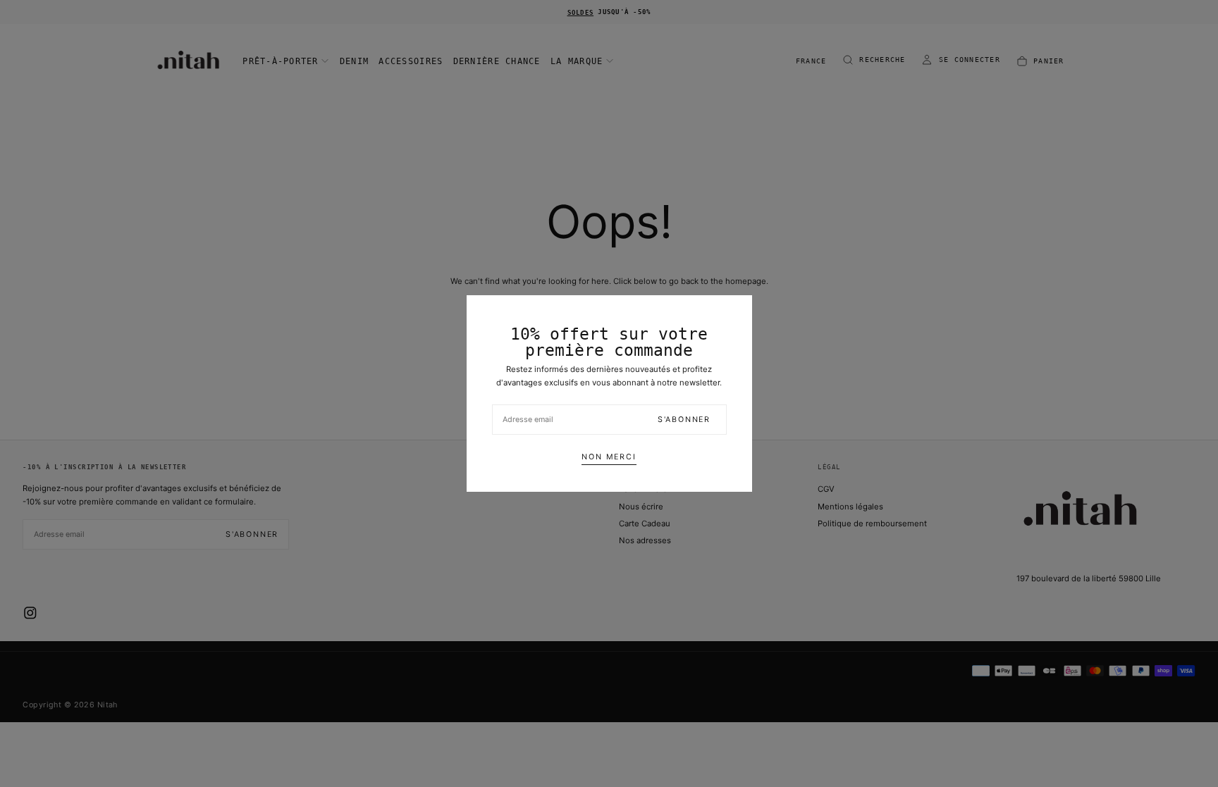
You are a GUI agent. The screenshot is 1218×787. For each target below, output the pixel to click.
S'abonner (684, 419)
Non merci (609, 456)
